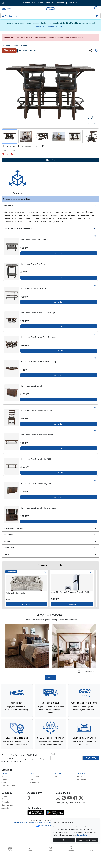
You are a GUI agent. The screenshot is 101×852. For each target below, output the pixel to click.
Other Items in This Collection (18, 228)
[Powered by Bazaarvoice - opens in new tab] (87, 671)
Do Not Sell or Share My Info (49, 826)
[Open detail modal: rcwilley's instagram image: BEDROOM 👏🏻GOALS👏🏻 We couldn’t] (74, 646)
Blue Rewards (7, 805)
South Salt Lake (8, 785)
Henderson (34, 777)
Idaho (58, 773)
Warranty (9, 548)
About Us (5, 808)
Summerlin (34, 782)
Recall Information (23, 822)
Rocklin (79, 777)
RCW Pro (5, 796)
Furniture (16, 45)
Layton (4, 780)
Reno (32, 780)
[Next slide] (96, 91)
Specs (7, 541)
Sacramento (81, 780)
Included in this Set (13, 528)
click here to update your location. (50, 27)
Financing (5, 802)
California (81, 773)
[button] (14, 3)
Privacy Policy (82, 835)
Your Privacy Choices (87, 840)
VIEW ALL (50, 677)
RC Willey (6, 45)
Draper (4, 777)
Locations (6, 769)
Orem (3, 782)
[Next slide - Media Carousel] (93, 646)
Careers (4, 799)
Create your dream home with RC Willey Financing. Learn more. (50, 3)
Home (14, 822)
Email (52, 754)
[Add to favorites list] (96, 50)
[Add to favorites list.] (95, 236)
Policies (48, 822)
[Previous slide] (5, 91)
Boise (57, 777)
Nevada (34, 773)
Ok (64, 840)
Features (8, 535)
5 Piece (24, 45)
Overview (8, 205)
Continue (91, 758)
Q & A (6, 554)
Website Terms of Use (37, 822)
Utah (4, 773)
